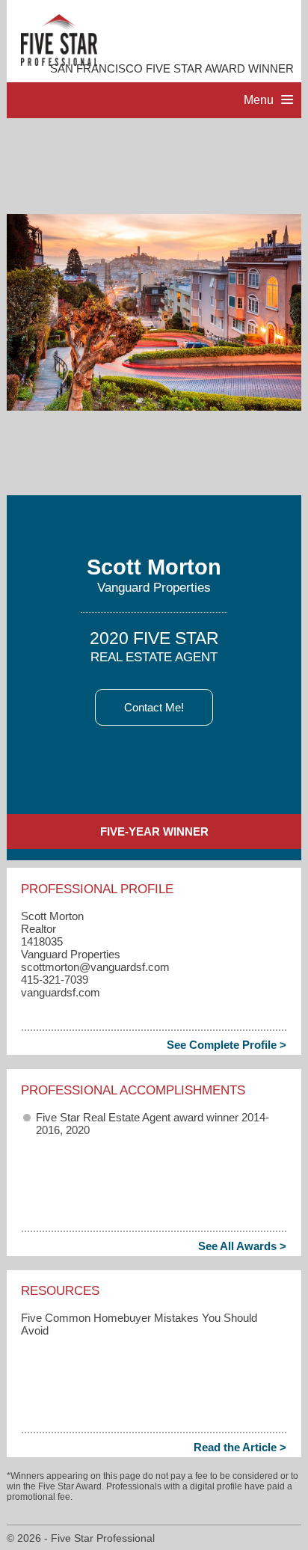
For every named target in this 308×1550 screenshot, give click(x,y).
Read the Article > (240, 1447)
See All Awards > (242, 1246)
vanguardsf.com (60, 992)
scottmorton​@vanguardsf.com (95, 967)
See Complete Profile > (226, 1044)
